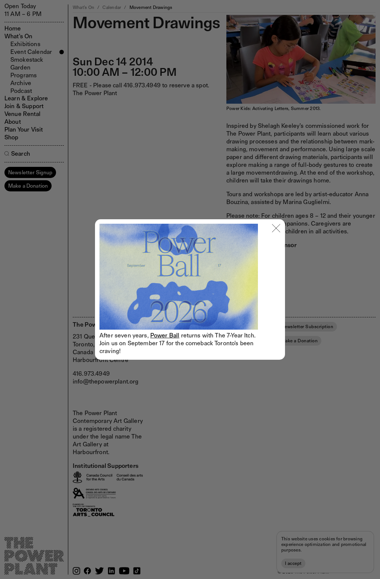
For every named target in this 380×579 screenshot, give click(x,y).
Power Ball (165, 335)
